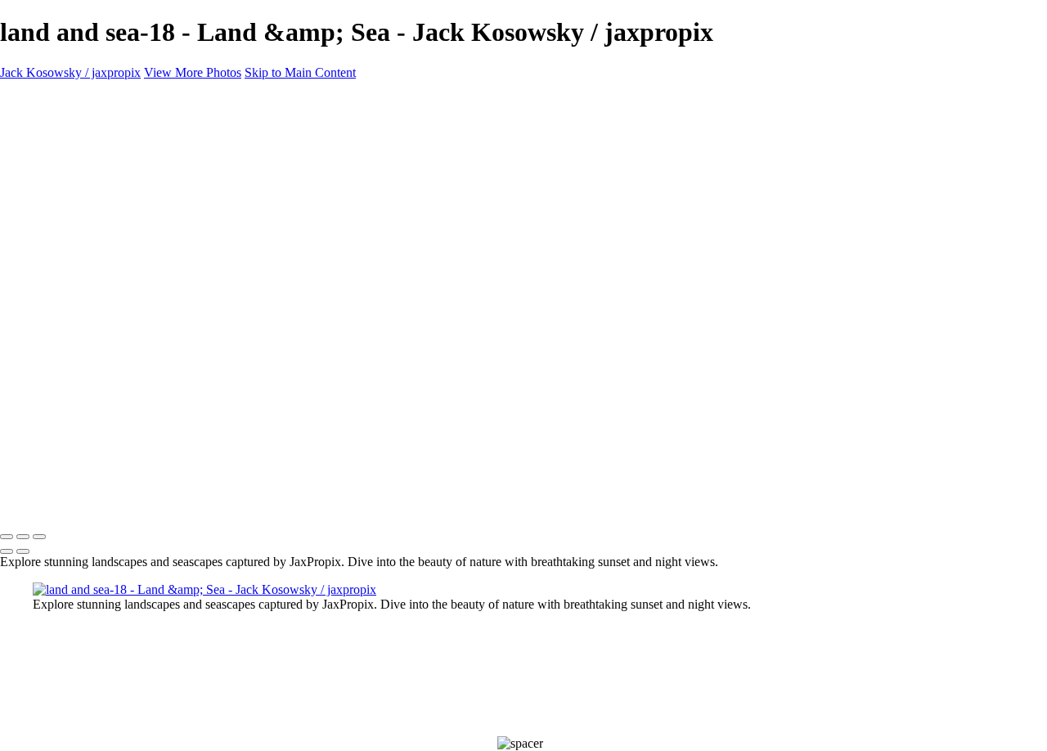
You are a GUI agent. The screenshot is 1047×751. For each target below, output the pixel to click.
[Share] (39, 277)
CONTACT (64, 246)
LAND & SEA (72, 172)
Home (49, 128)
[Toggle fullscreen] (22, 536)
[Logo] (154, 100)
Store (46, 216)
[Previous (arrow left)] (6, 551)
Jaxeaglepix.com (76, 261)
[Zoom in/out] (39, 536)
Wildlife (53, 157)
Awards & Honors (80, 202)
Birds (47, 143)
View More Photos (192, 72)
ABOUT (56, 231)
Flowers (53, 187)
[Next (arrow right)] (22, 551)
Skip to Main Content (300, 72)
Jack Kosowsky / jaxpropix (70, 72)
